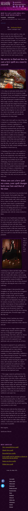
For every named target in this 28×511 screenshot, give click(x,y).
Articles (11, 504)
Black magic (12, 486)
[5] (6, 470)
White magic (12, 483)
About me (11, 497)
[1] (1, 470)
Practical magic (12, 490)
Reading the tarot (13, 488)
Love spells (11, 479)
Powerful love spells (9, 453)
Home (10, 493)
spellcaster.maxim (17, 2)
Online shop (12, 500)
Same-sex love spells (9, 461)
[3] (3, 470)
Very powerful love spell (10, 447)
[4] (4, 470)
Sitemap (11, 507)
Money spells (12, 481)
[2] (2, 470)
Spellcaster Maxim (16, 27)
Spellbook (11, 495)
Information (12, 502)
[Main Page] (5, 4)
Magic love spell (7, 450)
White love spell (7, 464)
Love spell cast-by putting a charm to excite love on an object (14, 457)
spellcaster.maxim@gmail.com (20, 4)
